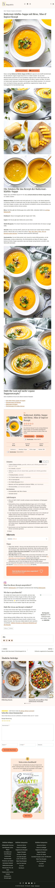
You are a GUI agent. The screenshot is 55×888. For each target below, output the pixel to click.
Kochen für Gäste (21, 854)
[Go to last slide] (4, 681)
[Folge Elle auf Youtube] (9, 640)
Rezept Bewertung (7, 718)
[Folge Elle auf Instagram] (7, 640)
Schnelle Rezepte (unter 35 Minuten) (21, 857)
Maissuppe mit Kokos (11, 404)
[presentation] (14, 679)
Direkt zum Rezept (22, 70)
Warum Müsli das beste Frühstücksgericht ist (14, 650)
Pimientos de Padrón (7, 861)
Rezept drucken (35, 70)
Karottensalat (7, 858)
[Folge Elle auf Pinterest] (12, 640)
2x (43, 461)
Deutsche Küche (21, 845)
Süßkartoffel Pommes (7, 845)
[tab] (24, 703)
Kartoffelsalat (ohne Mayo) (7, 848)
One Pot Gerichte (21, 863)
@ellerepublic (12, 587)
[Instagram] (30, 4)
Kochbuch (21, 868)
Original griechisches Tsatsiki (7, 873)
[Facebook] (27, 4)
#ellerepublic (41, 587)
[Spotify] (32, 883)
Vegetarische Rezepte (21, 849)
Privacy (32, 885)
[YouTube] (29, 883)
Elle (4, 637)
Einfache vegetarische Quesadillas (44, 650)
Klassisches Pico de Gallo (7, 868)
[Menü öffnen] (53, 4)
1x (40, 461)
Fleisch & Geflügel (21, 847)
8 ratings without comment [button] (26, 711)
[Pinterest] (26, 883)
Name (4, 744)
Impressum (37, 885)
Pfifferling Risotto (7, 700)
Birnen (6, 628)
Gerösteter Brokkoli (8, 863)
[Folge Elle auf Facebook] (4, 640)
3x (45, 461)
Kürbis (11, 628)
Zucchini (21, 865)
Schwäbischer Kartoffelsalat (8, 853)
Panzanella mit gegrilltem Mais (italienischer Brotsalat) (38, 700)
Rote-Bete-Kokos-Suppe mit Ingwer (15, 400)
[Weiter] (51, 681)
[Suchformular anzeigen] (51, 4)
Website (40, 744)
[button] (25, 424)
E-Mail (22, 744)
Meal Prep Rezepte (21, 861)
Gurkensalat (7, 856)
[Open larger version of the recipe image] (14, 426)
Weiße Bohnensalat (7, 865)
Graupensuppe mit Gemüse (13, 402)
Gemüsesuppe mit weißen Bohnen (15, 406)
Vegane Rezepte (21, 852)
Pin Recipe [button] (39, 436)
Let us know (15, 572)
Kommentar (5, 725)
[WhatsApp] (25, 4)
